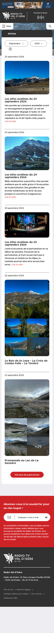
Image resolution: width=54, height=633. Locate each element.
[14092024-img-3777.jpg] (16, 446)
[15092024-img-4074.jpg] (16, 346)
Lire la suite (10, 121)
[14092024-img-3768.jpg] (27, 398)
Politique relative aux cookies (16, 594)
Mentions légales (24, 589)
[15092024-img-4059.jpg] (16, 327)
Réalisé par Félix (10, 598)
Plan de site (9, 589)
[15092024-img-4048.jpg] (27, 299)
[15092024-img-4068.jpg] (38, 327)
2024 (37, 43)
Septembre (15, 43)
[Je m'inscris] (46, 517)
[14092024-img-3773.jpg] (16, 427)
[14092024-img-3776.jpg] (38, 427)
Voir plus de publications (27, 474)
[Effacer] (10, 49)
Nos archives (37, 594)
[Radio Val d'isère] (13, 16)
